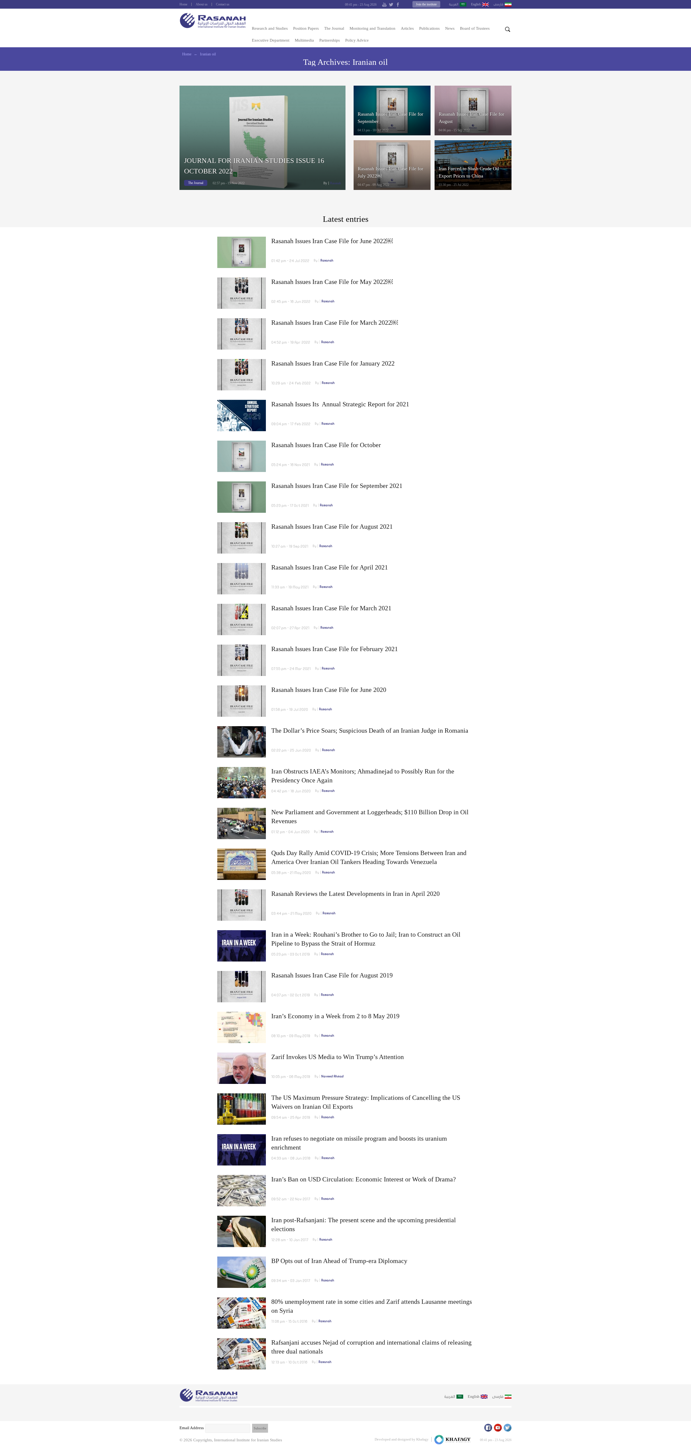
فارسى (498, 4)
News (450, 28)
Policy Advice (357, 40)
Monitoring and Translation (372, 28)
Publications (429, 28)
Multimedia (304, 40)
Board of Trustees (475, 28)
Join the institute (426, 4)
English (476, 4)
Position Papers (306, 28)
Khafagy (422, 1439)
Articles (407, 28)
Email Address (191, 1428)
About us (202, 4)
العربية (453, 4)
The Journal (334, 28)
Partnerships (329, 40)
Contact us (222, 4)
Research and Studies (270, 28)
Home (183, 4)
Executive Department (270, 40)
